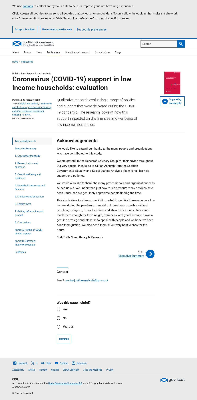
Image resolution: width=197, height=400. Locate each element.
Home (15, 62)
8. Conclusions (23, 222)
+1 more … (26, 115)
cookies (28, 6)
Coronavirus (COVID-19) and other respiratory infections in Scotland (31, 111)
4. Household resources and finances (30, 187)
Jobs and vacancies (92, 370)
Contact (43, 370)
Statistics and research (77, 52)
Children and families (28, 103)
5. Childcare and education (29, 196)
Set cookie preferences (92, 29)
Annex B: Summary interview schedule (25, 243)
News (39, 52)
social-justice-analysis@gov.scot (87, 280)
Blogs (118, 52)
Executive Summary (25, 148)
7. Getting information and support (29, 213)
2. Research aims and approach (26, 165)
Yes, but (68, 326)
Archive (31, 370)
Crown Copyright (71, 370)
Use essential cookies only (57, 29)
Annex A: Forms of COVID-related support (29, 231)
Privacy (109, 370)
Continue (64, 338)
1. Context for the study (27, 155)
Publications (53, 52)
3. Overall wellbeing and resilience (28, 176)
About (15, 52)
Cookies (55, 370)
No (65, 318)
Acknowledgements (25, 141)
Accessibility (18, 370)
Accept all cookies (25, 29)
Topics (27, 52)
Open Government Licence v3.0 (65, 383)
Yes (65, 309)
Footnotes (20, 252)
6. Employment (23, 204)
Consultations (102, 52)
